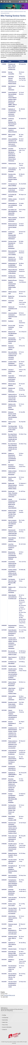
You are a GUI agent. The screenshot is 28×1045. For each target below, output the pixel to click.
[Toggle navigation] (1, 1)
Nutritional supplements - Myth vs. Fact (12, 938)
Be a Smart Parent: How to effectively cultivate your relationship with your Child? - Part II (12, 438)
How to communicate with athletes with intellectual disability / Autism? (12, 524)
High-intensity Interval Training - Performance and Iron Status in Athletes (12, 760)
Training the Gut (12, 163)
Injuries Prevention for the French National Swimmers (12, 190)
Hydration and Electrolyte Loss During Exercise (12, 259)
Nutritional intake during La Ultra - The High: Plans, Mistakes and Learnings (12, 514)
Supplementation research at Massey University (12, 130)
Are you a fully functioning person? (11, 327)
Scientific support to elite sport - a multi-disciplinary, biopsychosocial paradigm (12, 847)
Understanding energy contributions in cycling (12, 205)
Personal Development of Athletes (12, 723)
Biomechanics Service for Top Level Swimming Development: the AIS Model (12, 555)
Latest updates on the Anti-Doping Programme (12, 169)
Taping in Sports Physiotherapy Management (12, 683)
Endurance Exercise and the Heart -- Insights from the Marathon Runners (12, 415)
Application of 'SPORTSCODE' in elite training (12, 774)
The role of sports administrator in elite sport (12, 861)
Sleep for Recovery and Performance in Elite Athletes (12, 271)
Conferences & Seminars (18, 11)
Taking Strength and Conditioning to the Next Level (12, 597)
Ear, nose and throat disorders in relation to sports (12, 652)
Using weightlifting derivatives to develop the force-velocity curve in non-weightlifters (12, 142)
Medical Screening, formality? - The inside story (12, 855)
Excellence (10, 321)
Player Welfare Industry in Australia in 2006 (12, 818)
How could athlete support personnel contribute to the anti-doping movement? (12, 355)
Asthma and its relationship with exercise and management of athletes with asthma (12, 398)
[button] (7, 1)
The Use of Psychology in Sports (11, 371)
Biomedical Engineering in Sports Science (11, 466)
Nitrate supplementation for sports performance (12, 219)
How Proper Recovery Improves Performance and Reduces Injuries (12, 80)
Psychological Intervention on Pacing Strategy (12, 768)
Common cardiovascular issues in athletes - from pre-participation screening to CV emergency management (12, 643)
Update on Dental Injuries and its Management (12, 472)
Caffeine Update (12, 666)
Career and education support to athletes (12, 899)
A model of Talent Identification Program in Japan (12, 363)
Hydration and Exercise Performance (11, 390)
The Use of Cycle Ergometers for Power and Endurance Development (12, 245)
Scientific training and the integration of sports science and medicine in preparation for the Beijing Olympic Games (12, 674)
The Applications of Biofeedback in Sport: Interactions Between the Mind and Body (12, 883)
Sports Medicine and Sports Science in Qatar (12, 539)
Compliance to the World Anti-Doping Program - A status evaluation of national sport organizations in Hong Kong (12, 733)
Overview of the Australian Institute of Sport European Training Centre (12, 178)
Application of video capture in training (12, 944)
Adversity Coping (12, 948)
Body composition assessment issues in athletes (12, 252)
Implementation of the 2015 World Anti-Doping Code (12, 265)
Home (2, 11)
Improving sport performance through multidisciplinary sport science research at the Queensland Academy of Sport (12, 828)
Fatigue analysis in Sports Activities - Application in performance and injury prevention (12, 744)
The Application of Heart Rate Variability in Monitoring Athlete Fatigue (12, 869)
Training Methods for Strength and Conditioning (12, 752)
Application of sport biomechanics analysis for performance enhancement (12, 112)
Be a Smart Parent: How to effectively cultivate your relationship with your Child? (12, 447)
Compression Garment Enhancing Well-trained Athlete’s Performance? (12, 235)
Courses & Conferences (8, 11)
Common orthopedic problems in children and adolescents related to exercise (12, 573)
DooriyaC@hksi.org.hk (9, 995)
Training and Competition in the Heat (12, 308)
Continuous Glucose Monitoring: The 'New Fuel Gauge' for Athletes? (12, 122)
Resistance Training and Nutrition (11, 347)
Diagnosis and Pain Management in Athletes (12, 333)
